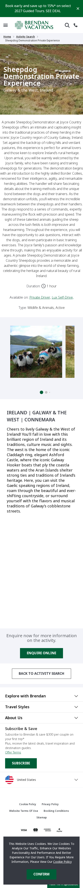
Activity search (25, 37)
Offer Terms (13, 752)
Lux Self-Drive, (63, 297)
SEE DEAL (53, 11)
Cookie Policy (62, 862)
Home (7, 37)
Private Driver (39, 297)
